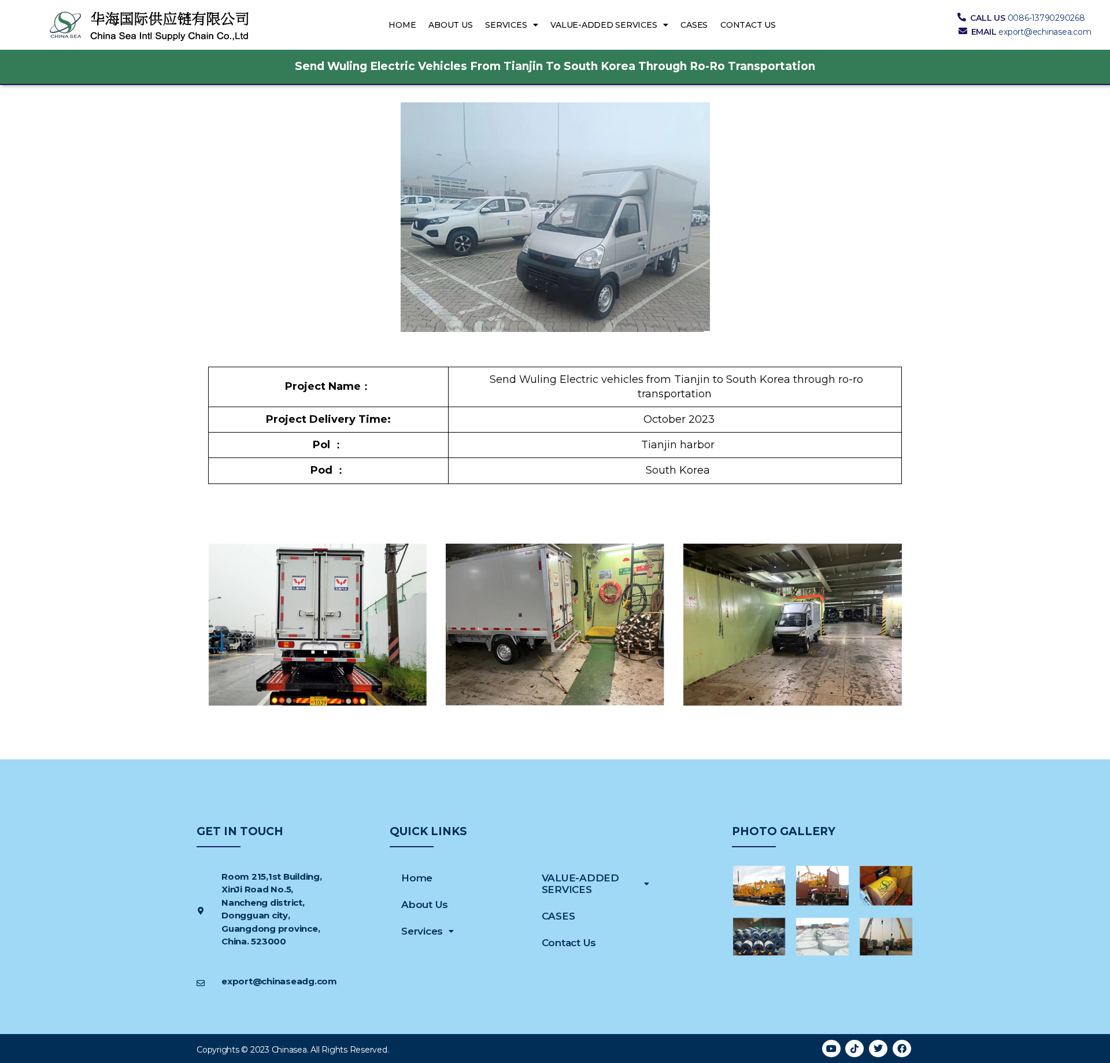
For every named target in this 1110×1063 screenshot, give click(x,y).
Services (506, 25)
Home (402, 25)
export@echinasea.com (1044, 32)
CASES (694, 25)
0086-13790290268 (1046, 18)
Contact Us (748, 25)
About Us (450, 25)
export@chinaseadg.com (279, 981)
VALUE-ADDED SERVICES (603, 25)
